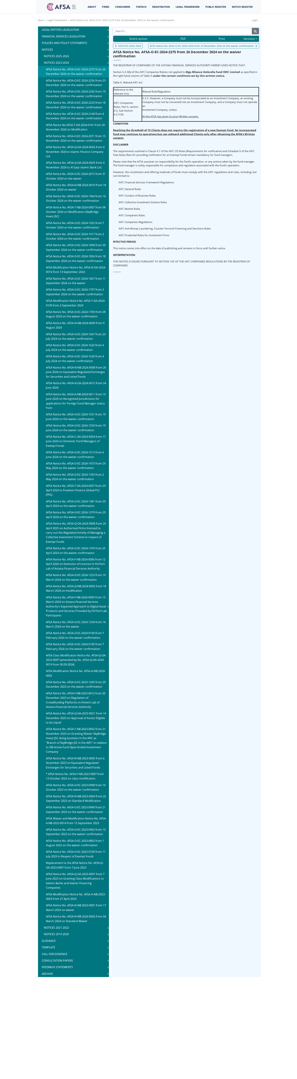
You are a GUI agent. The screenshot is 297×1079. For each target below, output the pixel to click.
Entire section (138, 39)
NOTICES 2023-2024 (129, 46)
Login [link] (255, 20)
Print (222, 39)
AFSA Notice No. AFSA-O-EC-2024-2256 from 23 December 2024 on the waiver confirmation (202, 46)
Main (41, 20)
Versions (249, 39)
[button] (108, 29)
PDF (183, 39)
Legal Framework (57, 20)
